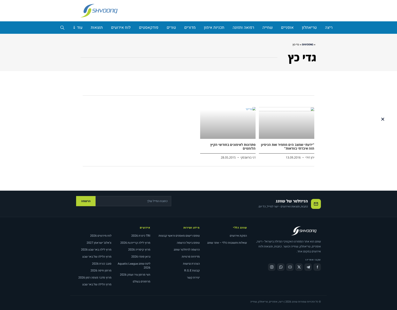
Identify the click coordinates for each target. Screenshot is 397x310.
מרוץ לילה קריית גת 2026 (135, 243)
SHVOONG (307, 44)
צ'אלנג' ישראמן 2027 (99, 243)
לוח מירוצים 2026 (100, 236)
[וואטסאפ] (281, 267)
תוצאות (97, 27)
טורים (171, 27)
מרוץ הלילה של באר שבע (96, 256)
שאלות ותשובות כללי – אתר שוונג (227, 243)
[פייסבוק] (317, 267)
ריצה (328, 27)
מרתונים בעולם (141, 281)
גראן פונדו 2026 (140, 256)
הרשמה (86, 201)
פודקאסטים (148, 27)
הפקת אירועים (238, 236)
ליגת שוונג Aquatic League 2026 (134, 266)
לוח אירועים (121, 27)
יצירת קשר (193, 277)
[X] (299, 267)
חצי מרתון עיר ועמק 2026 (135, 274)
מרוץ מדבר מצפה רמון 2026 (94, 277)
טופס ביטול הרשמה (188, 243)
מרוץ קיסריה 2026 (139, 249)
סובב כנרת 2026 (101, 264)
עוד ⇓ (78, 27)
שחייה (267, 27)
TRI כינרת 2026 (140, 236)
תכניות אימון (214, 27)
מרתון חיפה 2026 (101, 270)
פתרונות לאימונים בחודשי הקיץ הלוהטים (233, 146)
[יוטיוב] (290, 267)
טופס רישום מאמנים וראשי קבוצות (179, 236)
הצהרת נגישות (191, 264)
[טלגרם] (308, 267)
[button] (383, 119)
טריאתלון (309, 27)
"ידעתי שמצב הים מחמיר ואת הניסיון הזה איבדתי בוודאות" (287, 146)
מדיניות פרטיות (191, 256)
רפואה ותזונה (243, 27)
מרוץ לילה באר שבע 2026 (96, 249)
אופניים (287, 27)
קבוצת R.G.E (192, 270)
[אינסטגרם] (271, 267)
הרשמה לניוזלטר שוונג (187, 249)
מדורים (190, 27)
